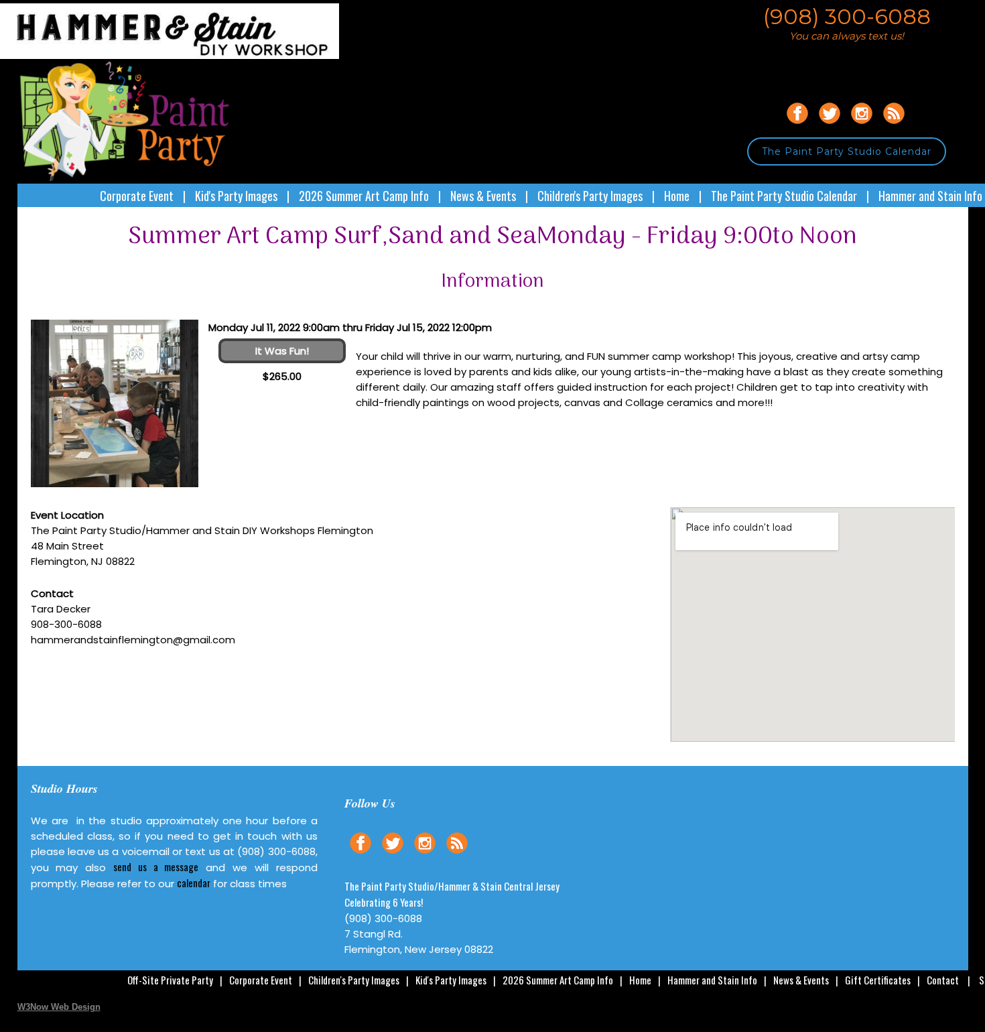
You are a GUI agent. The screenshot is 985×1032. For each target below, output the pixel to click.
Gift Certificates (878, 979)
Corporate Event (137, 195)
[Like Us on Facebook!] (797, 125)
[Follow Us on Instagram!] (862, 125)
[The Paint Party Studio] (178, 55)
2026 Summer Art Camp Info (364, 195)
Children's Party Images (590, 195)
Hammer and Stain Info (930, 195)
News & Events (483, 195)
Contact (943, 979)
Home (677, 195)
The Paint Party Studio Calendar (846, 151)
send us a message (155, 866)
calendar (193, 882)
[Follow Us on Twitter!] (829, 125)
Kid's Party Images (236, 195)
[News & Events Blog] (894, 125)
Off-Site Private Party (170, 979)
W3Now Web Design (59, 1007)
